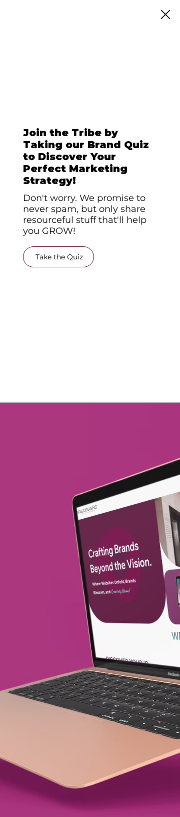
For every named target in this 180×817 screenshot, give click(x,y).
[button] (165, 15)
